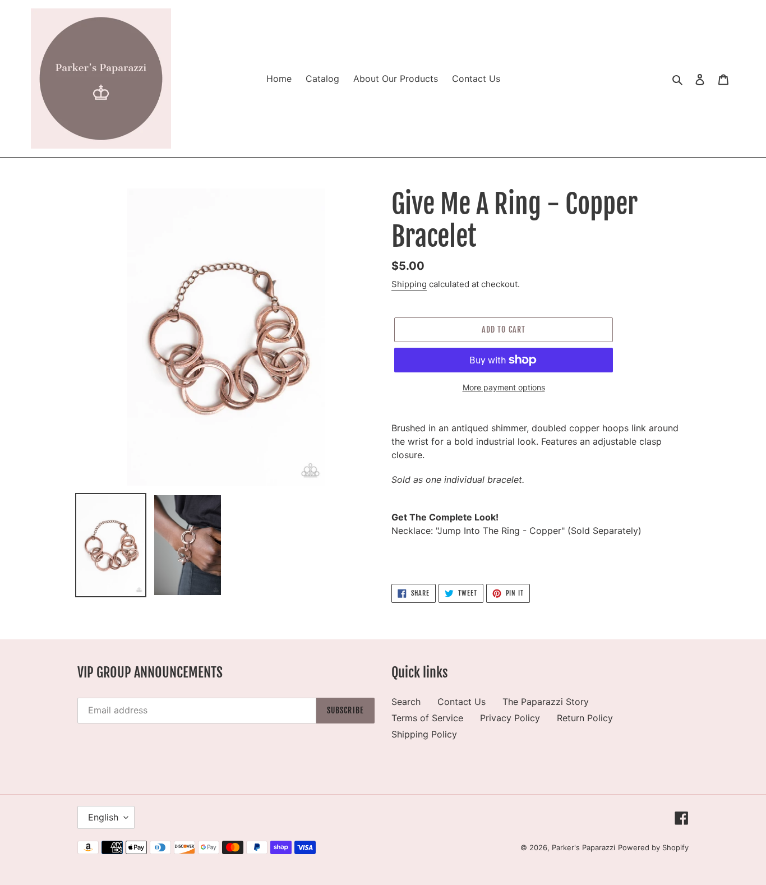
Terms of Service (427, 717)
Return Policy (585, 717)
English (103, 817)
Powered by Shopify (653, 847)
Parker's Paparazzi (583, 847)
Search (406, 701)
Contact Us (461, 701)
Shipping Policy (424, 734)
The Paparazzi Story (545, 701)
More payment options (504, 387)
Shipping (409, 284)
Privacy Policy (510, 717)
